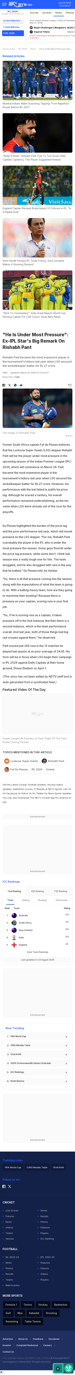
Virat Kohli (15, 1054)
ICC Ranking (47, 1238)
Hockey (43, 1304)
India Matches (12, 27)
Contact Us (8, 1351)
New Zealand (25, 930)
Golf (8, 1313)
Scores (34, 12)
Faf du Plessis (19, 769)
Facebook (11, 793)
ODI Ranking (37, 891)
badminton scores (23, 789)
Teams (9, 1233)
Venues (10, 1238)
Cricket (50, 769)
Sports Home (9, 49)
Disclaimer (54, 1339)
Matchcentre (13, 1285)
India (21, 937)
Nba (19, 1313)
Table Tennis (33, 1321)
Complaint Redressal (27, 1345)
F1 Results (39, 789)
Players (44, 1233)
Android (63, 797)
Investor (7, 1345)
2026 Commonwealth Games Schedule (30, 1063)
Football (32, 784)
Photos (44, 1221)
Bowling (42, 900)
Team (10, 900)
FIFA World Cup (18, 1036)
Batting (25, 900)
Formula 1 (11, 1304)
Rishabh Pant (56, 761)
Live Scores (12, 1210)
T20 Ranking (60, 891)
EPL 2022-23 (47, 1257)
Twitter (40, 793)
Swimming (12, 1321)
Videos (9, 1227)
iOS (4, 802)
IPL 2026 (13, 12)
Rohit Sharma (17, 1081)
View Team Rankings (37, 952)
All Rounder (62, 900)
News (58, 12)
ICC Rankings (17, 1072)
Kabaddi (34, 1313)
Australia (23, 915)
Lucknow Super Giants (24, 761)
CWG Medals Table (20, 1045)
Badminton (60, 1304)
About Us (23, 1339)
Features (45, 1227)
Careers (47, 1345)
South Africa (25, 922)
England (23, 945)
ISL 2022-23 (12, 1257)
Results (44, 1216)
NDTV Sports (55, 789)
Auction (47, 12)
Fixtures (10, 1216)
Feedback (38, 1339)
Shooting (51, 1313)
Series (43, 1210)
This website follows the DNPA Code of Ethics (27, 1358)
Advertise (8, 1339)
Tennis (28, 1304)
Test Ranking (14, 891)
